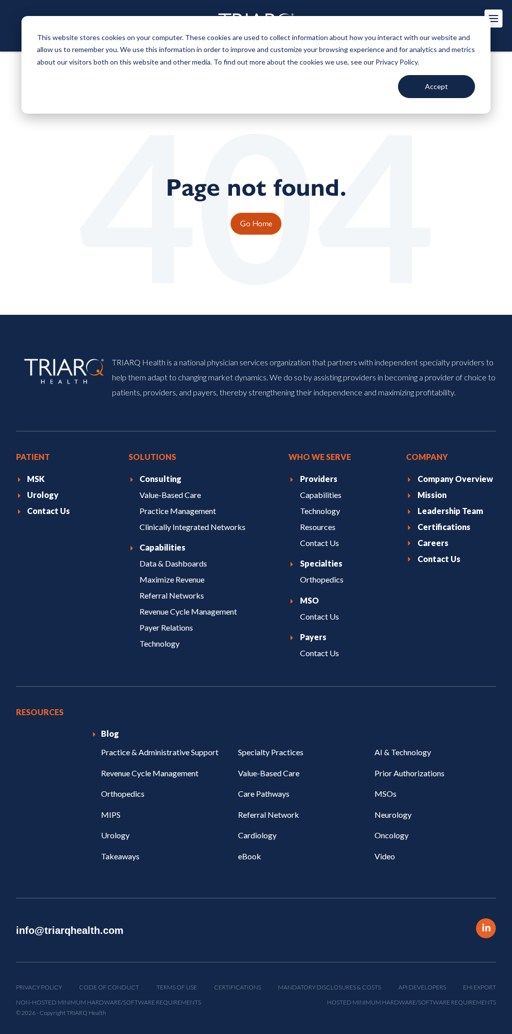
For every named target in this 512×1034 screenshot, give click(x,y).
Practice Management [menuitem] (178, 510)
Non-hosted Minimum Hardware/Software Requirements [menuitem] (108, 1002)
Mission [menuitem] (432, 494)
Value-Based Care (269, 773)
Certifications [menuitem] (444, 527)
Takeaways (120, 856)
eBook (249, 856)
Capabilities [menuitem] (163, 547)
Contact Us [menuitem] (48, 510)
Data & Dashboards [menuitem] (173, 563)
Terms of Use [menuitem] (176, 987)
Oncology (391, 835)
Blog (110, 733)
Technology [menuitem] (160, 643)
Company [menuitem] (427, 456)
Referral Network (268, 814)
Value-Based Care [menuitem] (170, 494)
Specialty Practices (271, 752)
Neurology (393, 814)
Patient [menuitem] (33, 456)
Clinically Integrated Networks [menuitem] (193, 527)
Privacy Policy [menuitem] (39, 987)
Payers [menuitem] (313, 637)
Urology (115, 835)
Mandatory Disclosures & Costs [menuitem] (329, 987)
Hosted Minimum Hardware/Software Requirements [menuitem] (411, 1002)
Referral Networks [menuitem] (172, 595)
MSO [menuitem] (309, 600)
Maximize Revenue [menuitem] (172, 579)
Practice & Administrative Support (159, 752)
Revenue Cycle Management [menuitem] (188, 611)
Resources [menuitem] (318, 527)
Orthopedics (122, 793)
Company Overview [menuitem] (455, 478)
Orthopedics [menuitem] (322, 579)
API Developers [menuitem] (422, 987)
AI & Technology (402, 752)
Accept (436, 86)
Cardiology (257, 835)
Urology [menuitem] (42, 494)
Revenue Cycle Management (149, 773)
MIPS (110, 814)
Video (384, 856)
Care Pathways (264, 793)
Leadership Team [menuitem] (450, 510)
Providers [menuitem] (319, 478)
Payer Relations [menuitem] (166, 627)
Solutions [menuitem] (152, 456)
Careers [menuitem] (433, 542)
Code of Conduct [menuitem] (109, 987)
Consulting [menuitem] (161, 478)
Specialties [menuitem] (321, 563)
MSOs (385, 793)
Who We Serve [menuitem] (319, 456)
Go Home (256, 223)
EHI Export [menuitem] (479, 987)
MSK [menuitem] (35, 478)
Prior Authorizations (409, 773)
